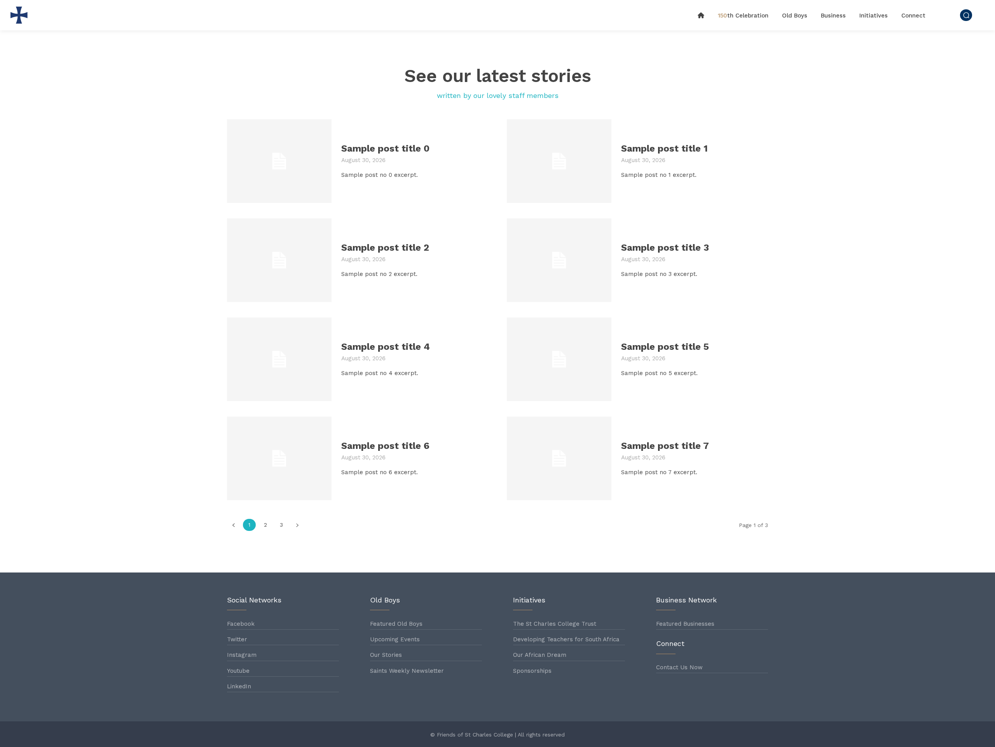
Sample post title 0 (385, 148)
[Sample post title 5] (559, 359)
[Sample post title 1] (559, 161)
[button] (966, 15)
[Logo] (21, 15)
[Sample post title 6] (279, 458)
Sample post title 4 (385, 346)
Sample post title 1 (664, 148)
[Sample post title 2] (279, 260)
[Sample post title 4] (279, 359)
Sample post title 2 (385, 247)
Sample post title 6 (385, 445)
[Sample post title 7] (559, 458)
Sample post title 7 (665, 445)
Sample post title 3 (665, 247)
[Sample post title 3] (559, 260)
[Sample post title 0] (279, 161)
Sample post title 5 (665, 346)
